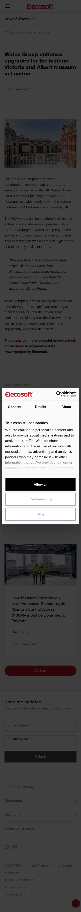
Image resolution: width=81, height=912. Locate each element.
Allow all (40, 484)
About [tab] (66, 406)
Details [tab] (40, 406)
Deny (40, 514)
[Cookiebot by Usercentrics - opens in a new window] (57, 394)
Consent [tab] (14, 406)
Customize (37, 499)
